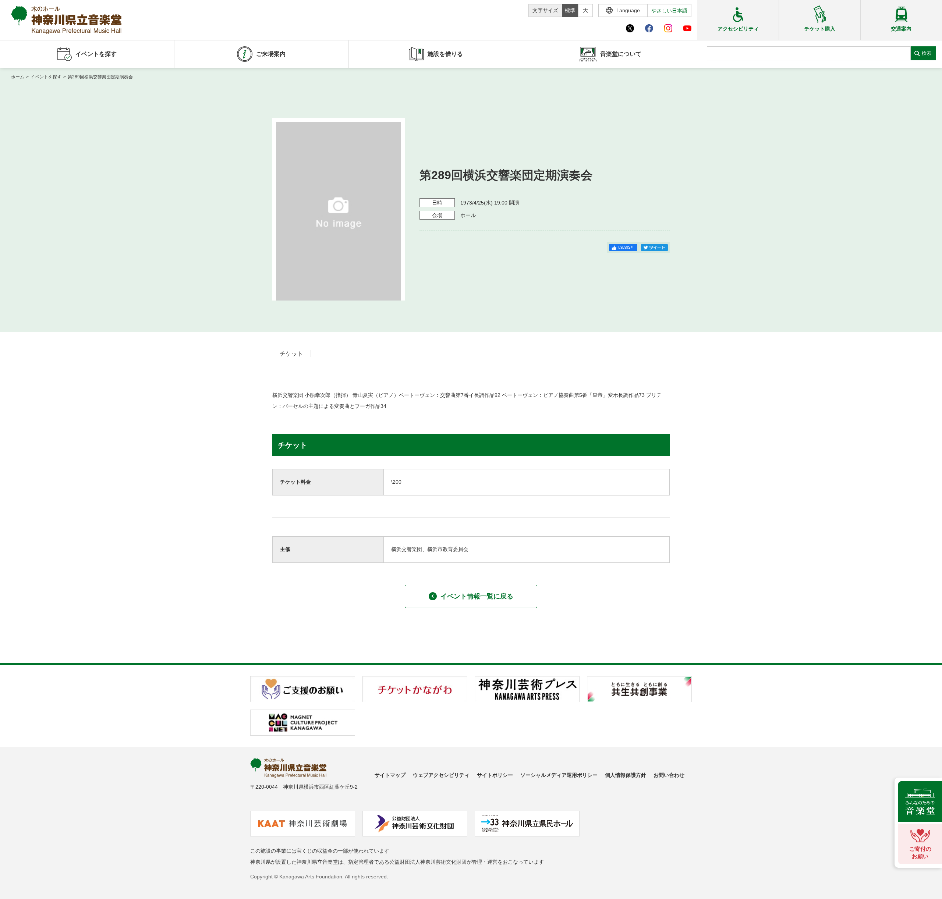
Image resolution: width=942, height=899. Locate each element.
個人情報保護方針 (625, 775)
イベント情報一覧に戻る (476, 596)
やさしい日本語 (669, 11)
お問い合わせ (669, 775)
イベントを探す (46, 76)
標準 (570, 10)
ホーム (17, 76)
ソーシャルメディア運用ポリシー (559, 775)
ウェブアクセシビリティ (441, 775)
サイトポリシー (495, 775)
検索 (926, 53)
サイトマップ (390, 775)
